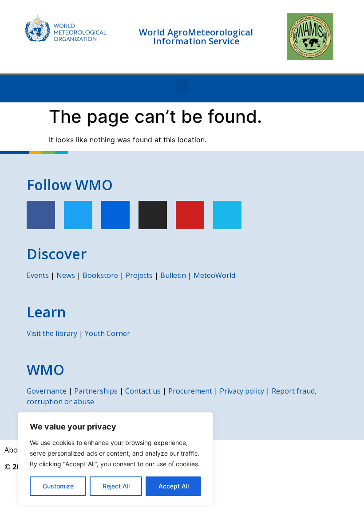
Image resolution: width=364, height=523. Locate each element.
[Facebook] (41, 215)
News (65, 275)
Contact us (143, 391)
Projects (139, 275)
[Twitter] (78, 215)
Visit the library (52, 333)
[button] (182, 86)
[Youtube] (190, 215)
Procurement (190, 391)
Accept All (173, 486)
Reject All (116, 486)
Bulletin (173, 275)
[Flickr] (115, 215)
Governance (47, 391)
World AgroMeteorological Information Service (196, 36)
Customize (58, 486)
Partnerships (96, 391)
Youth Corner (107, 333)
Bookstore (100, 275)
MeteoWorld (214, 275)
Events (38, 275)
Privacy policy (242, 391)
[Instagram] (152, 215)
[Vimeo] (227, 215)
